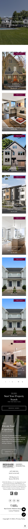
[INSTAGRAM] (14, 500)
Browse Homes (14, 408)
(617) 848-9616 (14, 471)
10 (18, 381)
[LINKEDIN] (18, 500)
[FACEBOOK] (10, 500)
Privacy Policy (20, 519)
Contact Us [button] (9, 451)
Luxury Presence (14, 511)
